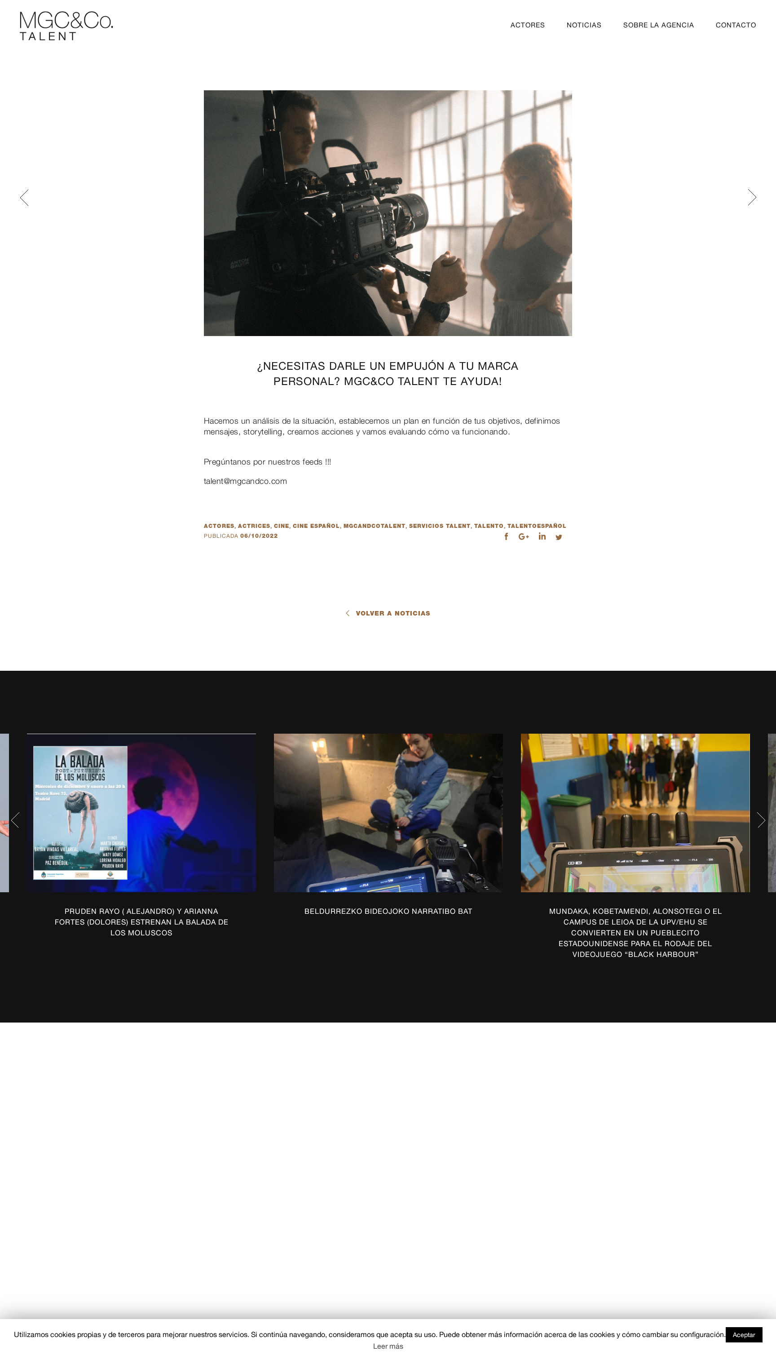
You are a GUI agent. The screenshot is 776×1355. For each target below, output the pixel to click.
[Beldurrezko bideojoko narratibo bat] (388, 813)
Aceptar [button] (744, 1334)
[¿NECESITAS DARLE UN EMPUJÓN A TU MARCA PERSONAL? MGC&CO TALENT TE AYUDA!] (388, 213)
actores (219, 526)
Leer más (388, 1346)
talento (489, 526)
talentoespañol (537, 526)
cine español (316, 526)
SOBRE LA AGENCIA (658, 25)
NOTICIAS (584, 25)
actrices (254, 526)
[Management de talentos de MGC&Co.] (66, 25)
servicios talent (440, 526)
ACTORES (528, 25)
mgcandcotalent (375, 526)
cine (281, 526)
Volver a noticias (393, 613)
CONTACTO (736, 25)
